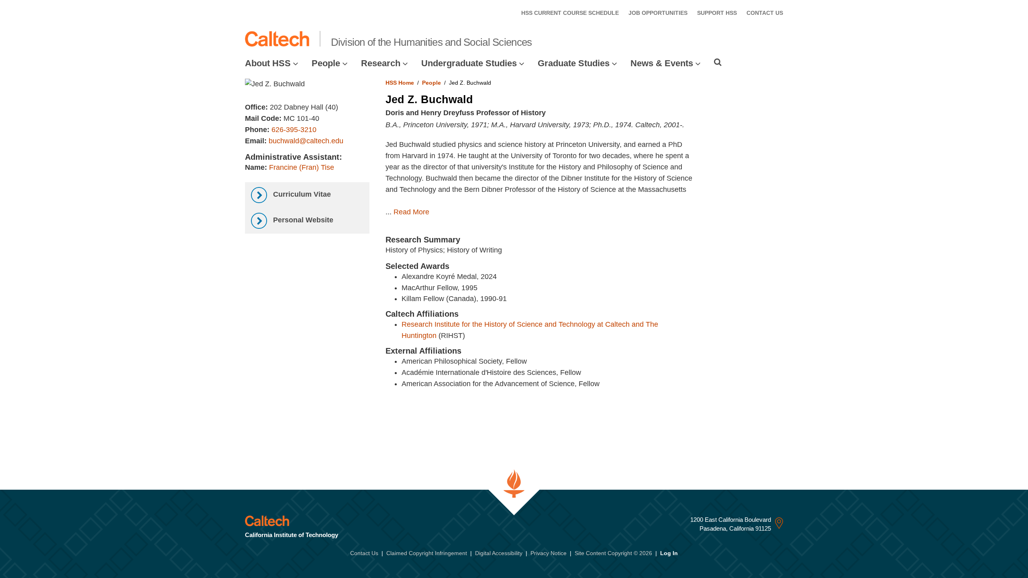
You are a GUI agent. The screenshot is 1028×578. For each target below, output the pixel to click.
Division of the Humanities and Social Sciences (431, 42)
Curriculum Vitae (301, 194)
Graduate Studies (574, 63)
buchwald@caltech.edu (306, 141)
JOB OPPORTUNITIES (657, 13)
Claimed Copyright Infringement (426, 553)
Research (380, 63)
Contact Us (364, 553)
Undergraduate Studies (469, 63)
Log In (669, 553)
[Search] (718, 62)
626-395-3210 (293, 130)
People (326, 63)
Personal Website (302, 220)
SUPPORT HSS (717, 13)
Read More (411, 212)
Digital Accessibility (498, 553)
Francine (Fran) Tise (301, 167)
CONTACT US (765, 13)
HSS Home (400, 82)
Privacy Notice (548, 553)
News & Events (661, 63)
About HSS (268, 63)
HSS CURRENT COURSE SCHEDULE (570, 13)
